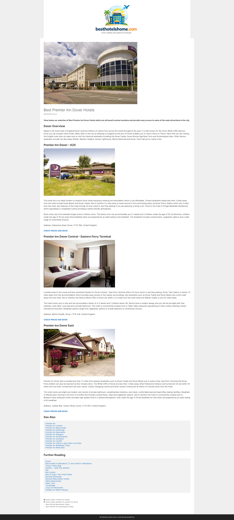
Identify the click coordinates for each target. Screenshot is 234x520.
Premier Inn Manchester (56, 428)
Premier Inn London (54, 426)
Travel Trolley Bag (53, 466)
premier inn (60, 502)
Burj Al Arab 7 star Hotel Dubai (59, 474)
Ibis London (50, 472)
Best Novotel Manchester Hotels (58, 504)
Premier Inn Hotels (63, 500)
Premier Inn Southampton (57, 437)
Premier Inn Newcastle (55, 432)
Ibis (47, 470)
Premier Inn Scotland (55, 439)
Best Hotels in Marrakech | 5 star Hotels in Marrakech (69, 463)
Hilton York (50, 483)
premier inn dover (71, 502)
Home (48, 461)
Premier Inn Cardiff (54, 441)
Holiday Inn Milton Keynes (57, 490)
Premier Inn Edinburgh (55, 430)
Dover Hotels (50, 500)
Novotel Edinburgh (54, 477)
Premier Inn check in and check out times (63, 443)
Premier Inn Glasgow (54, 434)
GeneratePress (129, 517)
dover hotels (50, 502)
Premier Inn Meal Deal (55, 447)
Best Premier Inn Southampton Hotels (59, 507)
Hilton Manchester (53, 481)
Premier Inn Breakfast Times (58, 445)
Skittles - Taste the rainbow (57, 468)
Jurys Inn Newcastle (54, 488)
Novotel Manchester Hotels (57, 479)
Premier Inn (50, 423)
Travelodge (50, 485)
